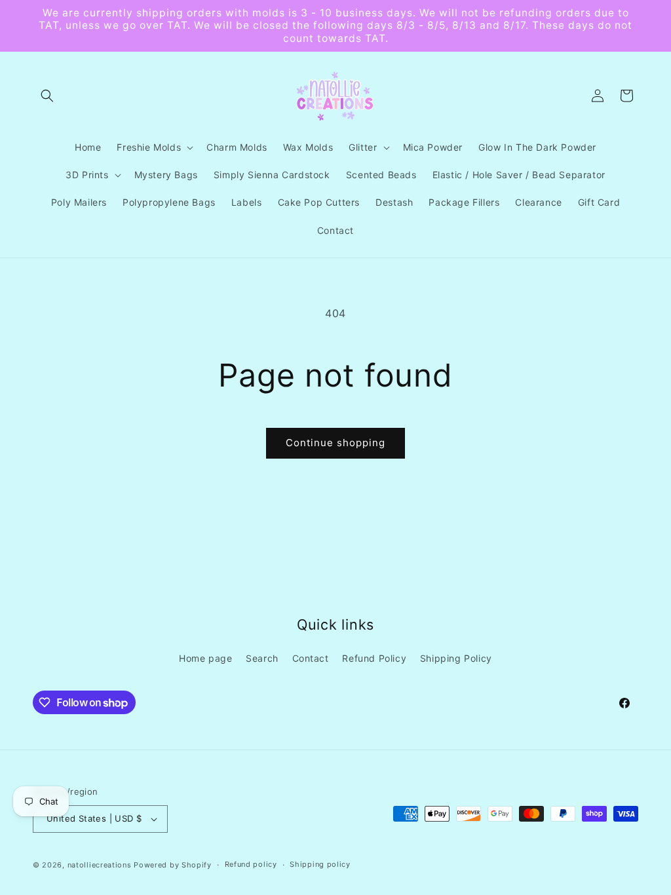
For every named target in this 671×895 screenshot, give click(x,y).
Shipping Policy (456, 658)
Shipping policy (320, 864)
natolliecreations (99, 864)
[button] (47, 95)
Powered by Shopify (173, 864)
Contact (310, 658)
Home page (205, 658)
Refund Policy (374, 658)
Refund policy (251, 864)
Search (262, 658)
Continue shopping (335, 442)
